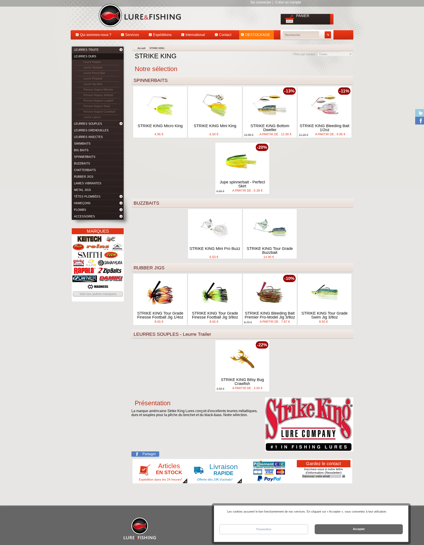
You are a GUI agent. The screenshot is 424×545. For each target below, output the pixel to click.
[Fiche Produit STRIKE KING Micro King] (160, 105)
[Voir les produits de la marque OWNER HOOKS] (84, 280)
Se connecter (260, 2)
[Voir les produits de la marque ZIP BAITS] (109, 272)
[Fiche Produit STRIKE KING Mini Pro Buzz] (215, 228)
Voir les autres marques (98, 294)
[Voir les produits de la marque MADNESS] (98, 288)
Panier (302, 16)
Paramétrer (263, 529)
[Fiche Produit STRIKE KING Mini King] (215, 105)
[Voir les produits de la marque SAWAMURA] (110, 264)
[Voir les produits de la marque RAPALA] (85, 272)
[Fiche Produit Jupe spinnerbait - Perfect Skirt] (242, 161)
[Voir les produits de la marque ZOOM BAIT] (111, 256)
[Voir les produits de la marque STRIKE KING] (78, 264)
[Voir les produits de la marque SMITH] (90, 256)
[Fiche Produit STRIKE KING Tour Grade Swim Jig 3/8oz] (324, 292)
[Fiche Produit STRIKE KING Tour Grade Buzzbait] (270, 228)
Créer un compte (288, 2)
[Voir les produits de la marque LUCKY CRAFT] (78, 248)
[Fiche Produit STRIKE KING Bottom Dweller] (270, 105)
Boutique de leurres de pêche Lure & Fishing (99, 15)
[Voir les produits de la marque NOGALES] (111, 240)
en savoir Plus (396, 511)
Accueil (141, 48)
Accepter (359, 529)
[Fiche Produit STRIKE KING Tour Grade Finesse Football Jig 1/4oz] (160, 292)
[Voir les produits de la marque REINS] (98, 248)
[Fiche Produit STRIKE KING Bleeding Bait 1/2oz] (324, 105)
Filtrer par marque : (305, 54)
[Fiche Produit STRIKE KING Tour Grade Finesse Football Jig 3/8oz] (215, 292)
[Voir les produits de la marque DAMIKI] (111, 280)
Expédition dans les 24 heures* (160, 471)
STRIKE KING (157, 48)
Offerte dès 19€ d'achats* (217, 472)
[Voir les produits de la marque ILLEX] (91, 264)
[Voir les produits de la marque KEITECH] (89, 240)
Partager (149, 454)
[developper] (121, 50)
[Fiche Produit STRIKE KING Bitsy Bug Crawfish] (242, 359)
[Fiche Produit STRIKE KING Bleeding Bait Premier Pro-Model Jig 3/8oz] (270, 292)
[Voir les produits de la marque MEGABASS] (117, 248)
